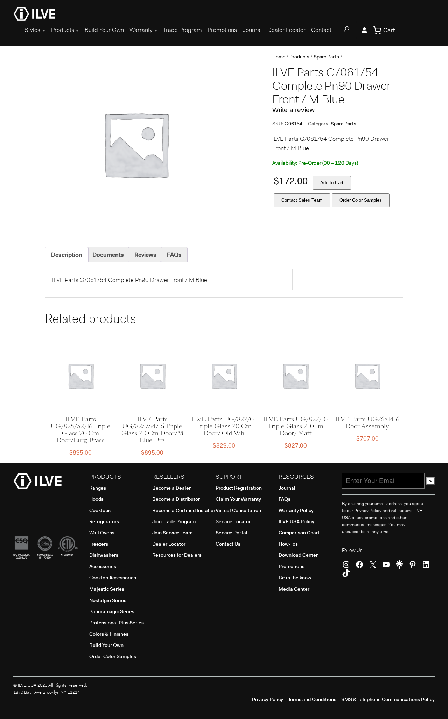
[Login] (364, 30)
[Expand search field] (347, 30)
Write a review (293, 109)
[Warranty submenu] (156, 30)
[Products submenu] (77, 30)
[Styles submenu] (44, 30)
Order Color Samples (361, 200)
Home (278, 56)
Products (299, 56)
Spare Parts (326, 56)
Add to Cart (331, 182)
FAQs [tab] (174, 254)
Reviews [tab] (145, 254)
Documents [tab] (108, 254)
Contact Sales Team (302, 200)
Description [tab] (66, 254)
